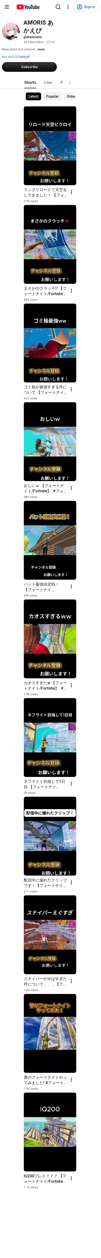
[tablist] (50, 83)
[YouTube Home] (28, 7)
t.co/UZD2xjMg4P (17, 57)
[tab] (30, 83)
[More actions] (71, 192)
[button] (70, 83)
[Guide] (7, 7)
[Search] (58, 7)
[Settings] (68, 7)
